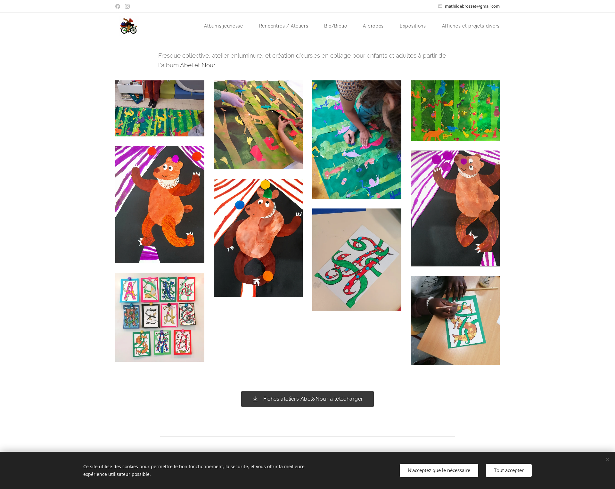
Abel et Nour (197, 65)
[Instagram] (127, 6)
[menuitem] (226, 26)
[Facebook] (118, 6)
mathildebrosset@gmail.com (472, 6)
